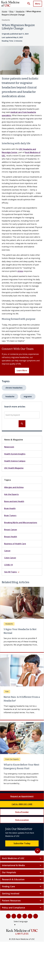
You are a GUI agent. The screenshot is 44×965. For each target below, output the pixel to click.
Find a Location (22, 820)
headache (10, 396)
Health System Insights (14, 454)
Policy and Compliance (22, 908)
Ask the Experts (11, 494)
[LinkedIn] (25, 916)
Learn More (22, 370)
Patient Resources (22, 900)
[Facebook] (8, 916)
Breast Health (10, 536)
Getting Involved (22, 893)
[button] (30, 4)
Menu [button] (37, 3)
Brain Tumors (10, 515)
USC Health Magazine (14, 468)
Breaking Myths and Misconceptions (20, 522)
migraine (28, 396)
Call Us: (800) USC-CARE (22, 804)
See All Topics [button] (12, 572)
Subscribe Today (22, 843)
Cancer (7, 550)
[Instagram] (30, 916)
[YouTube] (19, 916)
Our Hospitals (22, 872)
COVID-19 (8, 565)
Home (4, 11)
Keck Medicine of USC (22, 858)
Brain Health (10, 508)
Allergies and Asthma (14, 487)
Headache (20, 11)
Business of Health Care (15, 543)
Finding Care (22, 886)
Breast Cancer (10, 529)
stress (20, 271)
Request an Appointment (22, 796)
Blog (11, 11)
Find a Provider (22, 812)
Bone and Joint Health (14, 501)
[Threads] (35, 916)
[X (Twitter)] (14, 916)
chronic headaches (14, 387)
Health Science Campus (14, 461)
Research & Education (22, 879)
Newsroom (9, 447)
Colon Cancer (10, 557)
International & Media (22, 865)
